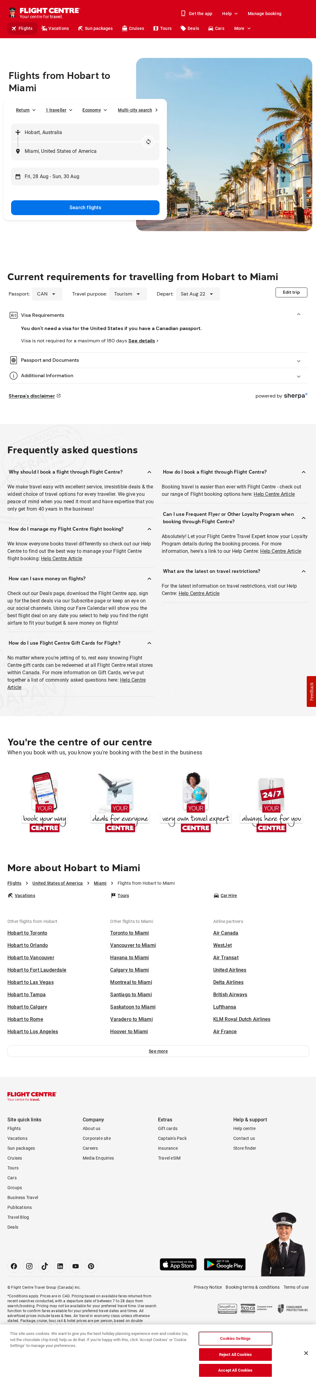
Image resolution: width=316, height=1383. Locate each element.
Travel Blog (18, 1217)
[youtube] (75, 1266)
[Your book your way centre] (44, 803)
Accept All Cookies (235, 1370)
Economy (91, 110)
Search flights (85, 207)
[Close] (306, 1353)
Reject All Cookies (235, 1354)
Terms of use (296, 1287)
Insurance (168, 1148)
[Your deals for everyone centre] (120, 803)
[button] (158, 1051)
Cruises (136, 28)
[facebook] (13, 1266)
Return (23, 110)
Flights (25, 28)
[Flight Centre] (32, 1096)
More (239, 28)
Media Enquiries (98, 1158)
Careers (90, 1148)
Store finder (244, 1148)
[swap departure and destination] (148, 142)
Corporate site (97, 1138)
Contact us (244, 1138)
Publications (19, 1207)
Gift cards (167, 1128)
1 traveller (56, 110)
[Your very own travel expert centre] (196, 803)
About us (92, 1128)
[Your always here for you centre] (271, 803)
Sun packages (99, 28)
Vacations (58, 28)
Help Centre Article (61, 558)
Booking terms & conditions (253, 1287)
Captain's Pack (172, 1138)
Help (227, 13)
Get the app (200, 13)
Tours (166, 28)
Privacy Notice (208, 1287)
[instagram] (29, 1266)
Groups (14, 1187)
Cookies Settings (235, 1338)
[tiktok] (44, 1266)
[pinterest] (91, 1266)
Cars (219, 28)
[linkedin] (60, 1266)
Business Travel (22, 1197)
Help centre (244, 1128)
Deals (193, 28)
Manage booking (264, 13)
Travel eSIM (169, 1158)
